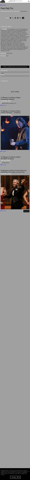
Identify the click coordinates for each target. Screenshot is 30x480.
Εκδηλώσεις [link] (17, 11)
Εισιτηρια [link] (26, 211)
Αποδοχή (14, 477)
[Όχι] (19, 477)
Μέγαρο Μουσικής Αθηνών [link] (7, 11)
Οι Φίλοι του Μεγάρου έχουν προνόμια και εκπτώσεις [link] (15, 66)
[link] (13, 1)
